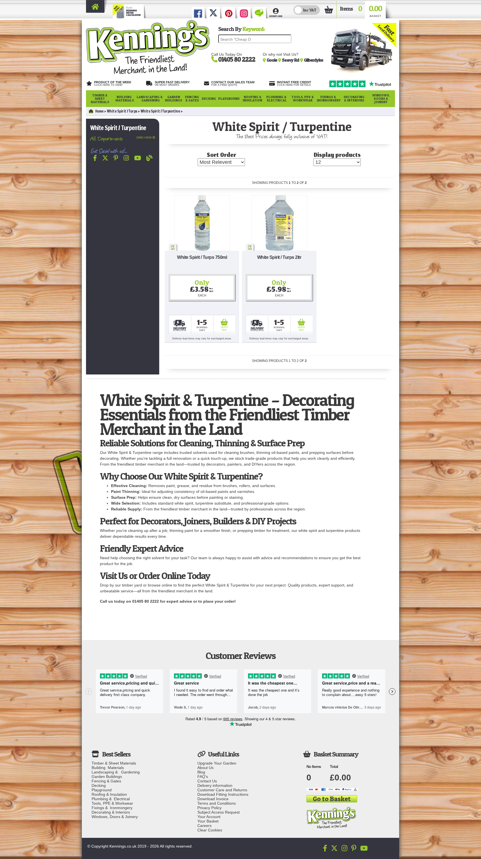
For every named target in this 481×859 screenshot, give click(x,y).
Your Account (208, 816)
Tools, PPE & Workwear (302, 98)
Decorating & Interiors (354, 98)
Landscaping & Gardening (150, 98)
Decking (209, 98)
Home (99, 111)
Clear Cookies (209, 830)
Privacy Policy (209, 808)
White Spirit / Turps (122, 111)
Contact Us (207, 781)
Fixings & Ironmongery (328, 98)
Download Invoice (213, 799)
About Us (205, 767)
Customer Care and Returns (222, 790)
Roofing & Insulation (252, 98)
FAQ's (202, 776)
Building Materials (125, 98)
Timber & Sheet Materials (100, 98)
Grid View (143, 137)
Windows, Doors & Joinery (381, 98)
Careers (204, 825)
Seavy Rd (291, 60)
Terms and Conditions (216, 803)
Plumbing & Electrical (276, 98)
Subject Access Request (218, 812)
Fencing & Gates (192, 98)
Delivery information (214, 785)
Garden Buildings (173, 98)
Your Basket (208, 821)
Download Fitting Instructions (222, 794)
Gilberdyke (313, 60)
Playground (229, 98)
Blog (201, 772)
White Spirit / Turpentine (160, 111)
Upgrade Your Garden (216, 763)
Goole (272, 60)
